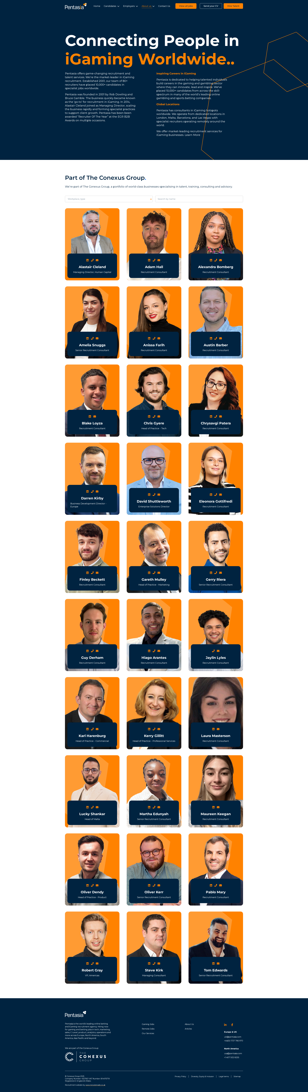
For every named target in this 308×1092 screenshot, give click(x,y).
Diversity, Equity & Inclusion (202, 1076)
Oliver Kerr (153, 892)
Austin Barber (216, 345)
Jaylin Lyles (216, 658)
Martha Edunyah (154, 814)
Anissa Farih (154, 345)
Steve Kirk (154, 970)
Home (97, 6)
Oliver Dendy (92, 892)
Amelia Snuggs (92, 345)
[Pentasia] (76, 6)
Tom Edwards (216, 970)
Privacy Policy (180, 1076)
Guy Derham (92, 658)
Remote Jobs (148, 1029)
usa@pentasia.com (233, 1053)
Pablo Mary (216, 892)
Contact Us (164, 6)
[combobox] (117, 199)
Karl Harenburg (92, 736)
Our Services (148, 1033)
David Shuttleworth (154, 501)
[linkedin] (226, 1024)
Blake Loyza (92, 423)
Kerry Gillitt (154, 736)
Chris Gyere (154, 423)
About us (146, 6)
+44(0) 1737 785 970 (233, 1041)
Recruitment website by (85, 1085)
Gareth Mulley (154, 579)
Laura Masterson (215, 736)
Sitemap (237, 1076)
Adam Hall (154, 267)
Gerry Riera (216, 579)
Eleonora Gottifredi (215, 501)
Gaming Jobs (148, 1024)
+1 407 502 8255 (231, 1057)
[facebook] (233, 1024)
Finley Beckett (92, 579)
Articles (188, 1029)
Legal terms (224, 1076)
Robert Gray (92, 970)
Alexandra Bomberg (215, 267)
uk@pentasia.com (232, 1037)
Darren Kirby (92, 498)
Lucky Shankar (92, 814)
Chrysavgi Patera (216, 423)
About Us (189, 1024)
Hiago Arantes (153, 658)
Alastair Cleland (92, 267)
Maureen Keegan (216, 814)
